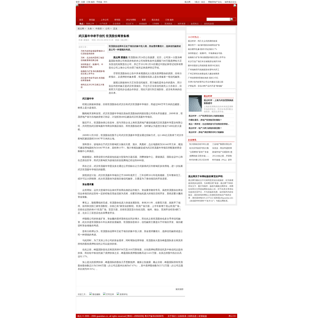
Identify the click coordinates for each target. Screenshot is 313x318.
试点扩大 (130, 24)
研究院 (117, 20)
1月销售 (155, 24)
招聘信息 (192, 316)
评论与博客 (131, 20)
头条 (90, 28)
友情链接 (202, 316)
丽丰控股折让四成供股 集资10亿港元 (204, 65)
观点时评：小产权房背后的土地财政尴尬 (206, 116)
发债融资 (143, 24)
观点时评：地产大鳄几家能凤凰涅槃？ (205, 128)
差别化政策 (209, 24)
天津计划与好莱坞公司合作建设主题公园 (205, 82)
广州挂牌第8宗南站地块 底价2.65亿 (203, 78)
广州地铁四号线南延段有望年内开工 (203, 69)
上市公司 (105, 20)
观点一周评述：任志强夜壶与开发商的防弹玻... (209, 124)
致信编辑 (96, 294)
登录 (78, 2)
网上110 (232, 316)
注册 (83, 2)
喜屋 (144, 20)
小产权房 (103, 24)
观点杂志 (155, 20)
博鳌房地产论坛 (215, 2)
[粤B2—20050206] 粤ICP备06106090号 (145, 316)
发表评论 (124, 294)
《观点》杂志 (199, 2)
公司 (107, 28)
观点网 (187, 2)
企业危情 (116, 24)
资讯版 (92, 20)
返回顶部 (179, 289)
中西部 (99, 28)
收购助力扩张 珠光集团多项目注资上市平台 (93, 72)
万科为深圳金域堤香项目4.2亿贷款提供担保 (93, 52)
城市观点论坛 (230, 2)
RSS (105, 2)
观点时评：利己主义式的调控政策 (202, 41)
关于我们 (172, 316)
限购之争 (90, 24)
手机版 (99, 2)
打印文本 (110, 294)
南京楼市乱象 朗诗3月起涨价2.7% (202, 49)
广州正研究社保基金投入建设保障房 (203, 74)
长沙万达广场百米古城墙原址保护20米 (204, 61)
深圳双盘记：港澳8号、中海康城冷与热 (92, 65)
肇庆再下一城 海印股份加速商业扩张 (204, 45)
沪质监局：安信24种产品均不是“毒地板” (205, 86)
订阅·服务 (90, 2)
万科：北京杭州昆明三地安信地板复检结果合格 (92, 59)
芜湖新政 (168, 24)
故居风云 (195, 24)
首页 (81, 20)
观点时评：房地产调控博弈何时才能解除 (206, 132)
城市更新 (182, 24)
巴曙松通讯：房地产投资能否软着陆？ (205, 120)
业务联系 (182, 316)
